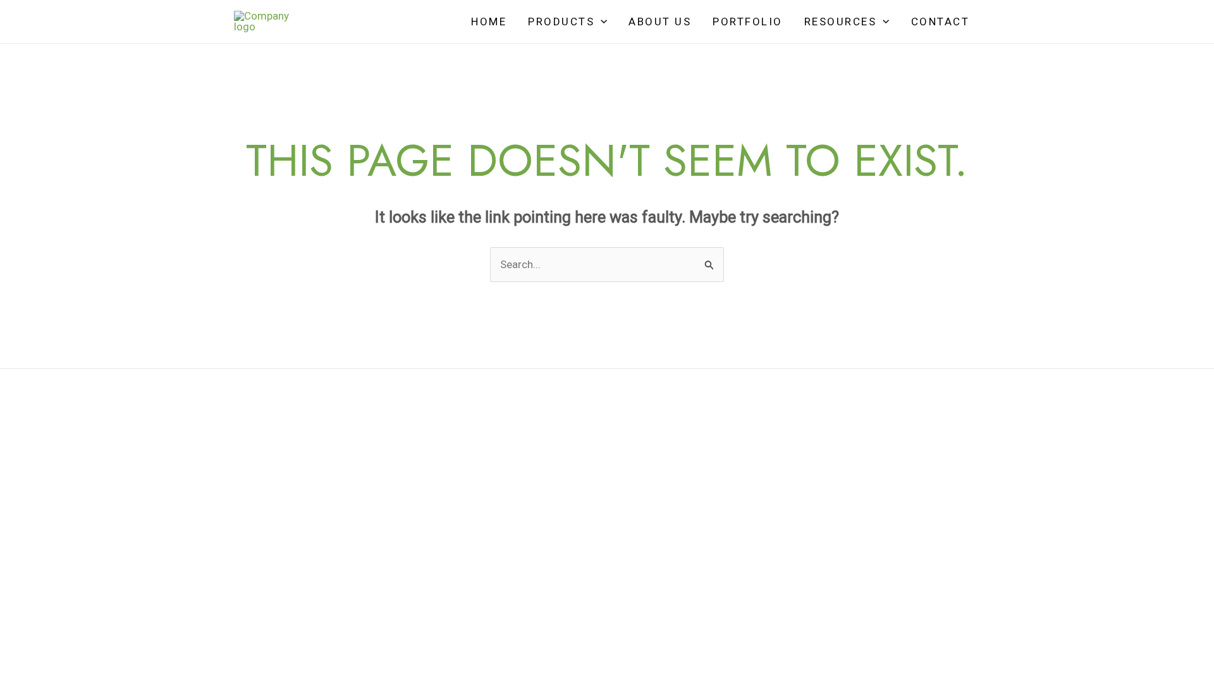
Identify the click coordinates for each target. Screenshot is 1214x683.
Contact (940, 21)
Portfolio (748, 21)
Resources (840, 21)
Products (561, 21)
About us (659, 21)
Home (488, 21)
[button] (600, 22)
